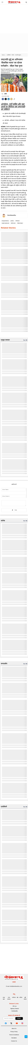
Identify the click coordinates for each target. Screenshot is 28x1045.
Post (15, 510)
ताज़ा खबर (4, 998)
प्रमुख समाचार (5, 340)
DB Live (15, 1006)
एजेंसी (5, 93)
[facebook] (3, 99)
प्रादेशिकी (4, 807)
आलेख (3, 521)
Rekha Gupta (20, 223)
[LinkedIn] (8, 99)
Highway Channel (14, 1008)
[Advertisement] (14, 18)
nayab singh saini (5, 223)
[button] (2, 3)
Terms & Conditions (14, 1034)
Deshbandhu (14, 1011)
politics (12, 220)
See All (25, 340)
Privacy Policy (14, 1031)
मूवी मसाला (25, 998)
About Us (14, 1028)
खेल (17, 997)
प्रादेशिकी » (9, 54)
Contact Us (14, 1041)
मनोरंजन (14, 997)
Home (3, 54)
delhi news (13, 223)
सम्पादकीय (4, 664)
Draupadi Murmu (5, 220)
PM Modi (17, 220)
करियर (20, 997)
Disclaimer (14, 1038)
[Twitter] (6, 99)
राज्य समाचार (8, 998)
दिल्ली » (13, 54)
